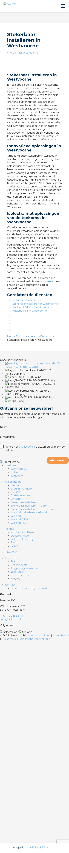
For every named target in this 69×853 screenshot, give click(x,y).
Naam (4, 427)
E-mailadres (7, 436)
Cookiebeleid (61, 635)
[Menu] (63, 6)
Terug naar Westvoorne (23, 52)
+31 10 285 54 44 (39, 847)
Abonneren (57, 460)
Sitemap (33, 635)
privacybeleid (27, 446)
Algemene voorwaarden (35, 638)
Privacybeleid (10, 638)
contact (50, 281)
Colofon (46, 635)
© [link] (1, 635)
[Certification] (37, 366)
